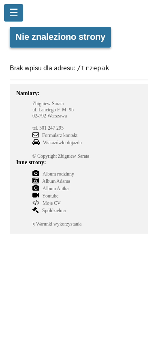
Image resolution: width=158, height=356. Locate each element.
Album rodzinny (58, 174)
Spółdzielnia (54, 210)
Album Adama (56, 181)
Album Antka (55, 188)
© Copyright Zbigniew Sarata (60, 156)
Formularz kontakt (59, 135)
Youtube (50, 196)
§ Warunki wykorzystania (56, 224)
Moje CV (52, 203)
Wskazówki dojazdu (62, 142)
